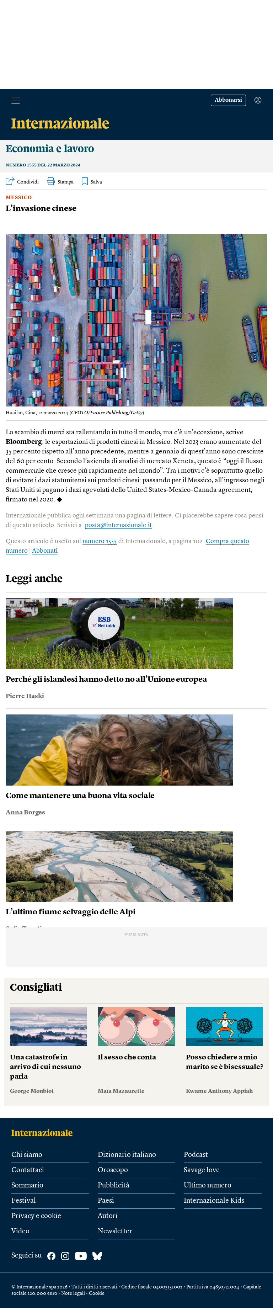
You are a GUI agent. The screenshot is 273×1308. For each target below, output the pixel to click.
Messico (19, 197)
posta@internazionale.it (118, 525)
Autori (108, 1216)
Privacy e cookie (36, 1216)
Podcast (196, 1155)
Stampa (66, 182)
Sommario (27, 1185)
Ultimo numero (207, 1185)
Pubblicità (113, 1185)
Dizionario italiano (127, 1155)
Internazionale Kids (214, 1201)
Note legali (73, 1293)
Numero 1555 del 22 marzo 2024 (43, 165)
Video (20, 1231)
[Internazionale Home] (44, 1132)
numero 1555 (99, 541)
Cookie (97, 1293)
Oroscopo (113, 1170)
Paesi (106, 1201)
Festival (23, 1201)
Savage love (202, 1170)
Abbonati (45, 551)
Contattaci (27, 1170)
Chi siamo (26, 1155)
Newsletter (115, 1231)
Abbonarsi (228, 100)
